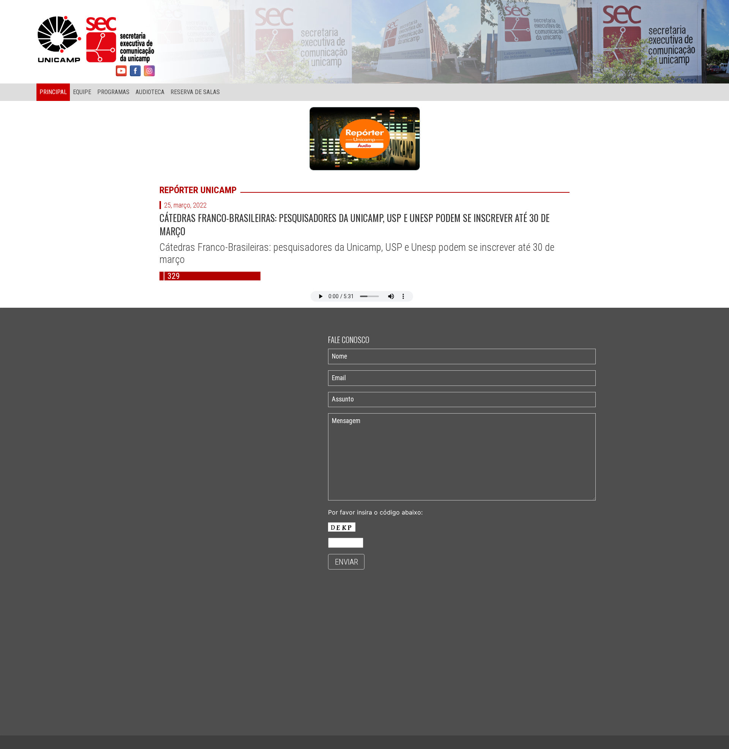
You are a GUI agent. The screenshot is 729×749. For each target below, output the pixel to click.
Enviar (346, 561)
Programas (113, 92)
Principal (53, 92)
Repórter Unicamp (198, 190)
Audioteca (150, 92)
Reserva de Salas (195, 92)
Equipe (82, 92)
